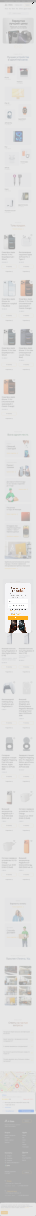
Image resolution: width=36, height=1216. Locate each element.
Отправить (18, 618)
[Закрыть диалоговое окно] (33, 2)
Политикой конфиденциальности (17, 613)
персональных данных (16, 610)
